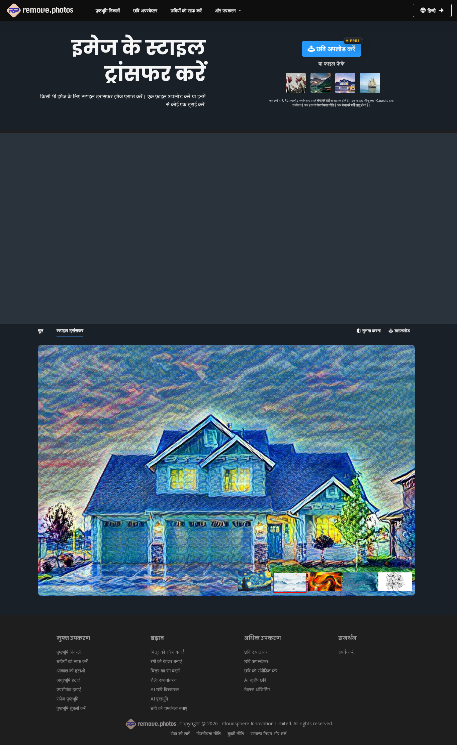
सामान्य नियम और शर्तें (268, 733)
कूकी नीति (235, 733)
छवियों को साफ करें (186, 10)
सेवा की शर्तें (323, 100)
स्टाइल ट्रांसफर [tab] (70, 330)
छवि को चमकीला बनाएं (169, 708)
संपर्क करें (346, 652)
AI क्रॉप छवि (255, 680)
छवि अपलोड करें (335, 48)
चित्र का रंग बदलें (165, 670)
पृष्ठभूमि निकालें (108, 10)
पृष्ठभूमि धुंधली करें (71, 708)
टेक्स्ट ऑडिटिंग (257, 689)
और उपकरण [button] (226, 10)
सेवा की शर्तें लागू (351, 105)
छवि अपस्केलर (145, 10)
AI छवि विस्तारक (165, 689)
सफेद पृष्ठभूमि (67, 698)
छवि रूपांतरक (255, 652)
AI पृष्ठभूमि (159, 698)
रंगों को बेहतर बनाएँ (166, 661)
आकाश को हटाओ (71, 670)
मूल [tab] (40, 330)
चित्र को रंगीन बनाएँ (167, 652)
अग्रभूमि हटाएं (68, 680)
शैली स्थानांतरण (164, 680)
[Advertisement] (228, 180)
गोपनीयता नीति (325, 105)
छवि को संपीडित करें (260, 670)
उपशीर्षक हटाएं (69, 689)
